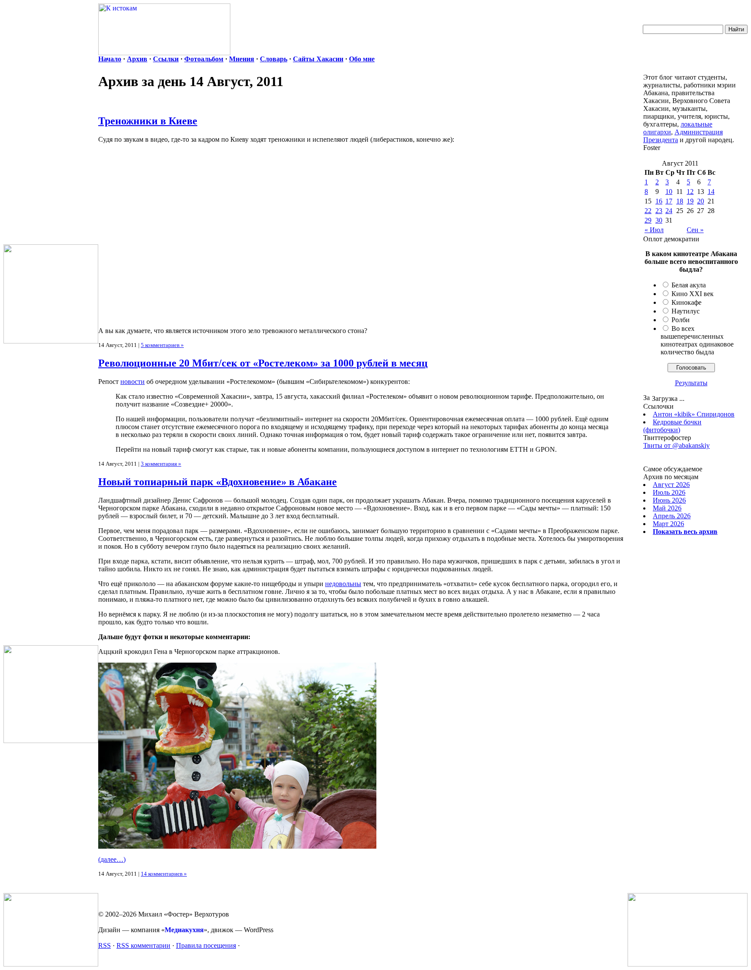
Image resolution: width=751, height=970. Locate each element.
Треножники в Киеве (147, 121)
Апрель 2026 (672, 516)
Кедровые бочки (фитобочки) (672, 425)
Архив (137, 59)
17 (668, 201)
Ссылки (166, 59)
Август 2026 (671, 484)
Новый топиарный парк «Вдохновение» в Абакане (217, 481)
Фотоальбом (203, 59)
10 (668, 191)
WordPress (258, 929)
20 (700, 201)
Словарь (273, 59)
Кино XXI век (692, 293)
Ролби (680, 319)
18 (679, 201)
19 (690, 201)
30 (658, 220)
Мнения (241, 59)
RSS (104, 945)
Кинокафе (686, 302)
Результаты (691, 383)
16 (658, 201)
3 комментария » (161, 463)
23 (658, 210)
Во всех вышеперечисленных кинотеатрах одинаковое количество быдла (697, 340)
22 (648, 210)
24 (668, 210)
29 (648, 220)
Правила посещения (206, 945)
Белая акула (688, 285)
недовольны (343, 583)
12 (690, 191)
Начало (109, 59)
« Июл (654, 229)
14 (711, 191)
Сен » (695, 229)
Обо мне (362, 59)
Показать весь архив (685, 531)
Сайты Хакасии (318, 59)
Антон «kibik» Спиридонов (693, 414)
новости (132, 381)
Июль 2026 (669, 492)
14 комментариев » (164, 873)
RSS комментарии (143, 945)
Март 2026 (668, 523)
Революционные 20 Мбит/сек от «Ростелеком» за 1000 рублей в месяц (263, 363)
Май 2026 (667, 508)
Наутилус (685, 311)
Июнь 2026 (669, 500)
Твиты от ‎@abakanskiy (676, 445)
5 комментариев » (162, 345)
